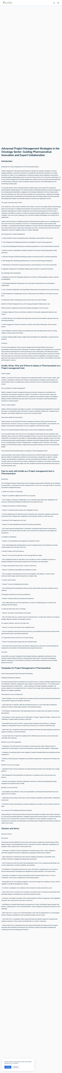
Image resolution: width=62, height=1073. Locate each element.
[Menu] (58, 3)
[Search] (54, 3)
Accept (8, 1067)
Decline (16, 1067)
